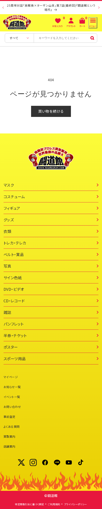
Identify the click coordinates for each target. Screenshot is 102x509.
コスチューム (14, 196)
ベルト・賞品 (14, 254)
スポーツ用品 (15, 358)
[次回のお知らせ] (99, 7)
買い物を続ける (51, 111)
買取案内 (9, 436)
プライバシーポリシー (75, 504)
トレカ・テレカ (15, 243)
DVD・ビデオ (14, 289)
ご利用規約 (54, 504)
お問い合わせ (12, 407)
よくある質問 (11, 426)
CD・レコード (14, 301)
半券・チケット (15, 335)
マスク (9, 185)
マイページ (11, 377)
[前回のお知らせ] (3, 7)
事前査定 (9, 417)
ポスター (11, 347)
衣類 (7, 231)
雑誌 (7, 312)
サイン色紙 (13, 277)
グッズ (9, 219)
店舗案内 (9, 446)
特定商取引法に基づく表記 (29, 504)
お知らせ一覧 (12, 387)
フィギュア (12, 208)
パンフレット (13, 324)
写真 (7, 266)
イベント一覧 (12, 397)
